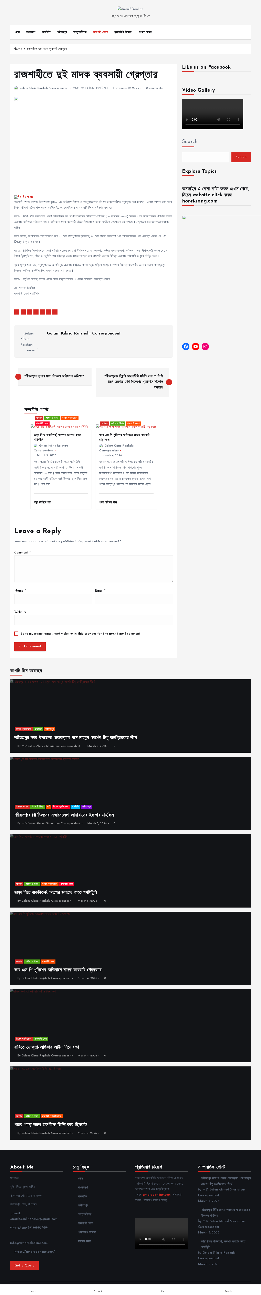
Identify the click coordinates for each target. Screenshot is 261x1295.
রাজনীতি (46, 32)
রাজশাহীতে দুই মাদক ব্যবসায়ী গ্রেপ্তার (47, 49)
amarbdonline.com (157, 1194)
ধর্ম (48, 806)
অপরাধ (76, 88)
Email (100, 590)
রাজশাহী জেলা (100, 32)
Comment (22, 552)
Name (20, 590)
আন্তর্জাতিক (79, 32)
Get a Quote (24, 1265)
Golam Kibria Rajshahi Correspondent (44, 88)
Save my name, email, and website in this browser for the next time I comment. (81, 633)
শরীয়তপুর (62, 32)
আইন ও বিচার (87, 88)
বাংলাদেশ (30, 32)
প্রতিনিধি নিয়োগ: (123, 32)
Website (20, 612)
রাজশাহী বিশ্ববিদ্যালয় (51, 1116)
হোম (17, 32)
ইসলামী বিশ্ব (38, 806)
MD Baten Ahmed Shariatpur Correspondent (51, 746)
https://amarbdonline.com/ (34, 1251)
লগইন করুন (145, 32)
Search (190, 141)
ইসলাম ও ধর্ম (22, 806)
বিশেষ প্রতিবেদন (69, 418)
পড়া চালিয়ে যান (43, 502)
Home (17, 49)
